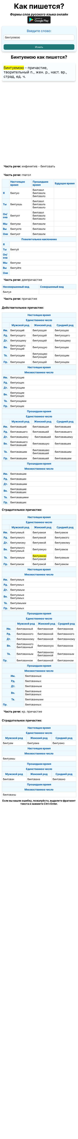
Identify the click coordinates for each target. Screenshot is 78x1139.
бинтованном (25, 660)
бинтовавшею (41, 450)
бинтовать (47, 166)
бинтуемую (39, 549)
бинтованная (45, 628)
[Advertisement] (39, 123)
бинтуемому (18, 542)
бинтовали (39, 223)
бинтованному (25, 638)
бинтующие (17, 377)
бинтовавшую (41, 443)
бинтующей (40, 335)
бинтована (33, 779)
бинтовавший (18, 426)
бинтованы (9, 794)
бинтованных (33, 680)
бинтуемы (9, 758)
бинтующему (18, 340)
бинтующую (40, 347)
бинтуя (7, 291)
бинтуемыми (18, 603)
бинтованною (46, 652)
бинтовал (38, 189)
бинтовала (39, 192)
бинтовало (39, 196)
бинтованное (65, 628)
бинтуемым (17, 557)
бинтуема (33, 743)
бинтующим (17, 355)
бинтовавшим (18, 451)
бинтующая (40, 330)
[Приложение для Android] (39, 22)
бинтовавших (18, 478)
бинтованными (34, 699)
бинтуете (15, 228)
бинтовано (59, 779)
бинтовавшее (63, 426)
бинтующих (17, 382)
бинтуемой (39, 537)
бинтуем (15, 223)
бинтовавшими (19, 497)
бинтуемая (39, 532)
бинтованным (25, 653)
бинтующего (17, 335)
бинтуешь (16, 204)
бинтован (8, 779)
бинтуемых (17, 584)
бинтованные (33, 675)
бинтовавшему (19, 436)
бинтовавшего (19, 431)
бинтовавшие (18, 473)
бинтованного (25, 633)
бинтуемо (58, 743)
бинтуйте (15, 267)
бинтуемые (17, 579)
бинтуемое (61, 532)
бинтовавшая (41, 426)
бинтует (15, 215)
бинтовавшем (18, 458)
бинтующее (62, 330)
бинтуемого (17, 537)
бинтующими (18, 400)
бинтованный (25, 628)
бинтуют (15, 233)
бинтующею (40, 353)
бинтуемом (17, 564)
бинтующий (17, 330)
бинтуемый (17, 532)
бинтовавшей (41, 431)
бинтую (14, 192)
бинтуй (14, 249)
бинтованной (45, 633)
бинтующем (17, 361)
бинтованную (46, 645)
